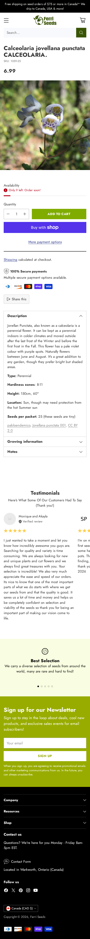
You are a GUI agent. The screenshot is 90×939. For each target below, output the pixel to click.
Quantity (10, 204)
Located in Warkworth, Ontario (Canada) (34, 869)
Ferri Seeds (37, 917)
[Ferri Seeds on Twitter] (13, 891)
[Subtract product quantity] (8, 214)
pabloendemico (18, 425)
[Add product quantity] (25, 214)
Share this (19, 299)
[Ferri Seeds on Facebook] (6, 891)
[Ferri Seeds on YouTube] (35, 891)
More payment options (45, 241)
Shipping (10, 259)
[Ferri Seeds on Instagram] (28, 891)
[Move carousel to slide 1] (38, 686)
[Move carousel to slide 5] (52, 686)
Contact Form (21, 861)
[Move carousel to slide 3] (45, 686)
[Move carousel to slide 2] (41, 686)
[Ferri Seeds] (45, 20)
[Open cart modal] (82, 20)
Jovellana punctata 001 (49, 425)
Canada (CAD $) (22, 908)
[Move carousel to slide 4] (48, 686)
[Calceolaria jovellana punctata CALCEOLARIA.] (45, 125)
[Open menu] (6, 20)
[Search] (81, 32)
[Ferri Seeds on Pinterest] (21, 891)
